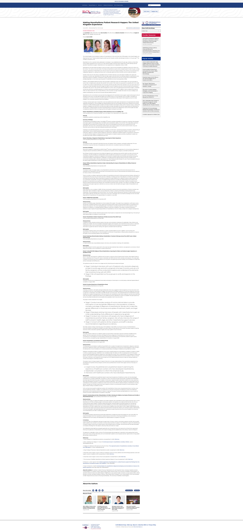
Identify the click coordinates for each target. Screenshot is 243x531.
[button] (160, 5)
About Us (135, 524)
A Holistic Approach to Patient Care (151, 114)
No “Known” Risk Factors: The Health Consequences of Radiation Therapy (149, 85)
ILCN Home (84, 5)
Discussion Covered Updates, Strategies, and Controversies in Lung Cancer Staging (150, 91)
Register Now (155, 11)
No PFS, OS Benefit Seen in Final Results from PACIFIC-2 (150, 96)
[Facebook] (146, 14)
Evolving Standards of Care (88, 30)
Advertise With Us (143, 524)
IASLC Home (147, 11)
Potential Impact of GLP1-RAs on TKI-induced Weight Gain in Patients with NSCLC (150, 79)
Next (136, 490)
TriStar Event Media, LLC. (138, 526)
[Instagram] (148, 14)
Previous (128, 490)
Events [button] (99, 5)
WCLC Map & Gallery (118, 5)
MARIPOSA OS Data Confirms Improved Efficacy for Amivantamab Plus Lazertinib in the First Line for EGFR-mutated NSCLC (151, 50)
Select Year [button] (145, 30)
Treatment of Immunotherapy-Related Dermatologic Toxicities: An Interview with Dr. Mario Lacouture (151, 110)
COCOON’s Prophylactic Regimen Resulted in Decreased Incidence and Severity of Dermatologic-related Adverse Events (151, 40)
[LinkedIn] (153, 14)
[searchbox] (154, 5)
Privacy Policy (152, 524)
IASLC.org (129, 524)
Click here (117, 439)
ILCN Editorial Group (121, 524)
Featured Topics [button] (92, 5)
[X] (151, 14)
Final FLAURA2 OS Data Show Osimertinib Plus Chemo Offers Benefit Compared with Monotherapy (150, 71)
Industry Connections (108, 5)
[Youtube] (156, 14)
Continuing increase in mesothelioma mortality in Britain (116, 441)
